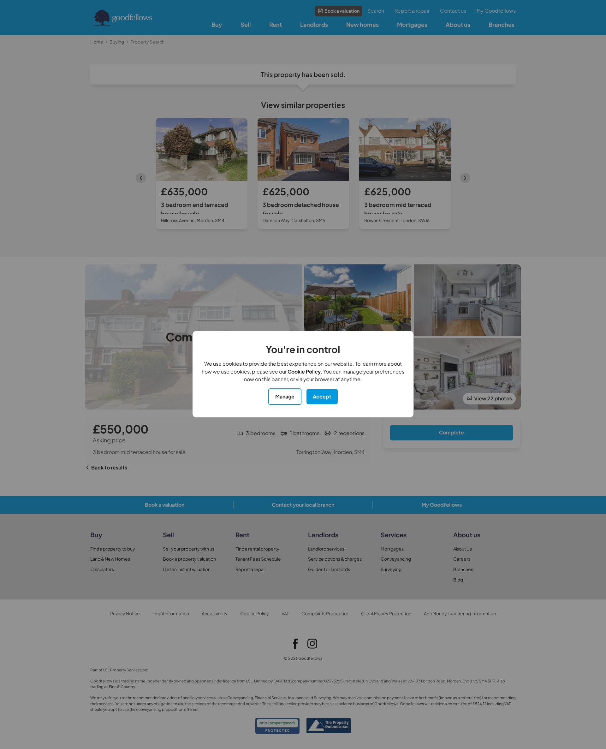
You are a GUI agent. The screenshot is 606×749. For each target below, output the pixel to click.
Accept (322, 396)
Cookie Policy (304, 371)
